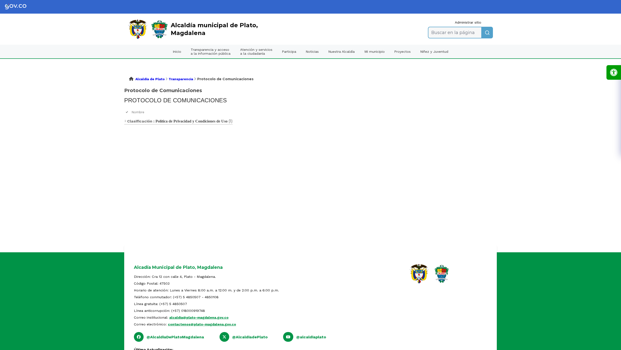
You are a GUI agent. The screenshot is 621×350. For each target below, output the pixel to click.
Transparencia (181, 79)
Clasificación (139, 121)
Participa (289, 51)
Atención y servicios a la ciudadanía (256, 51)
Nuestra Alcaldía (341, 51)
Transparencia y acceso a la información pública (210, 51)
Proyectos (402, 51)
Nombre (137, 112)
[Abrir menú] (133, 116)
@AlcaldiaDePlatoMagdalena (175, 337)
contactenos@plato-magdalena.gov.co (202, 324)
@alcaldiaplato (311, 337)
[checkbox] (127, 112)
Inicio (177, 51)
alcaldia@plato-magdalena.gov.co (199, 317)
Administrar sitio (468, 22)
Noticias (312, 51)
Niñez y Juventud (434, 51)
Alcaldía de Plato (150, 79)
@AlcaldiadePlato (250, 337)
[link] (19, 7)
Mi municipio (374, 51)
